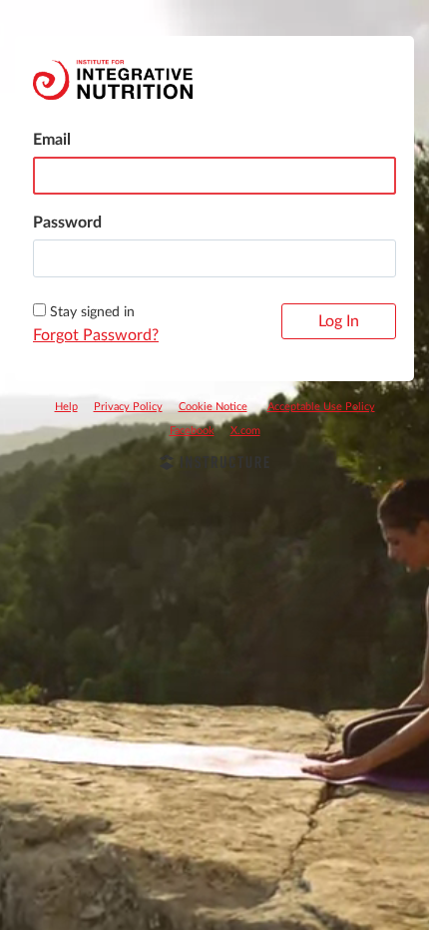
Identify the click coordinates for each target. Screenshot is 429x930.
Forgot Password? (96, 335)
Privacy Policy (128, 406)
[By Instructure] (214, 465)
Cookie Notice (213, 406)
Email (52, 140)
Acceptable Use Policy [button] (321, 406)
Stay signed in (92, 312)
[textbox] (214, 258)
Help (66, 406)
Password (67, 223)
